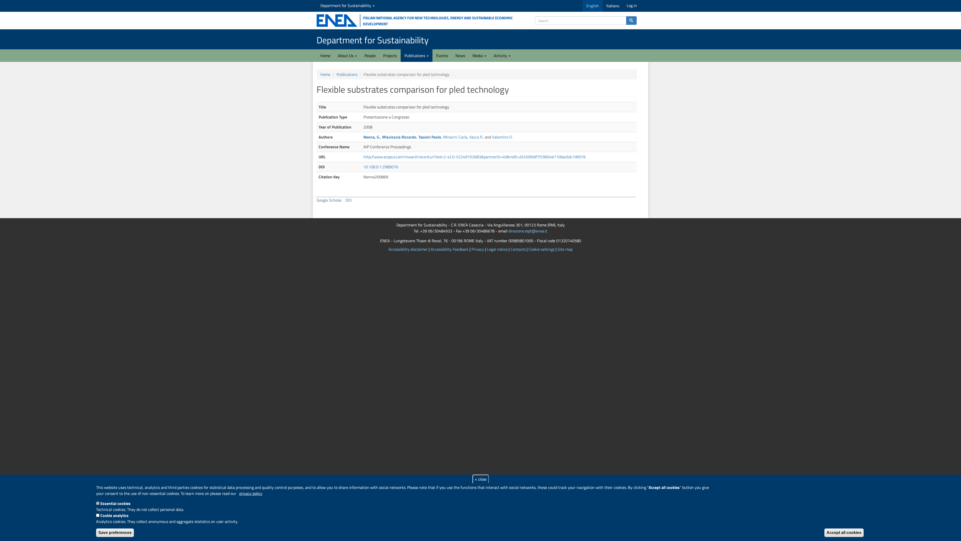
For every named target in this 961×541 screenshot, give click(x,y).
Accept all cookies (844, 532)
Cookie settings (542, 249)
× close (481, 479)
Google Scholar (329, 200)
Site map (565, 249)
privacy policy (250, 493)
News (460, 56)
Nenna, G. (371, 137)
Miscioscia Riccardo (399, 137)
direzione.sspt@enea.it (528, 231)
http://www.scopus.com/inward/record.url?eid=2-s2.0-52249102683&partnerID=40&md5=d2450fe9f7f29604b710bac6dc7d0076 (474, 157)
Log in (632, 6)
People (370, 56)
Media (478, 56)
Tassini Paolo (429, 137)
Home (325, 56)
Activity (501, 56)
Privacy (477, 249)
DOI (348, 200)
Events (442, 56)
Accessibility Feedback (449, 249)
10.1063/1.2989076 (380, 167)
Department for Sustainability (346, 6)
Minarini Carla (455, 137)
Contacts (518, 249)
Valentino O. (502, 137)
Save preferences (115, 532)
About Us (346, 56)
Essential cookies (115, 503)
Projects (390, 56)
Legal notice (497, 249)
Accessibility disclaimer (408, 249)
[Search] (631, 20)
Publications (415, 56)
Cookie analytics (114, 515)
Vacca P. (476, 137)
